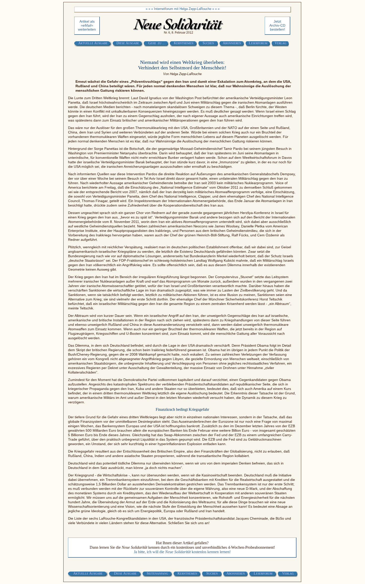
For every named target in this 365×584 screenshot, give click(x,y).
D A (127, 43)
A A (93, 43)
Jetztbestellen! (277, 25)
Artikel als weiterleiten (87, 25)
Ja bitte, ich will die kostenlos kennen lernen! (182, 552)
